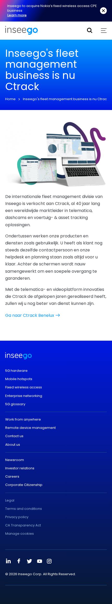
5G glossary (15, 404)
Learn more (17, 15)
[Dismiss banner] (103, 10)
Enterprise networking (23, 396)
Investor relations (19, 468)
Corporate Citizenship (23, 485)
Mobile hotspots (18, 379)
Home (10, 99)
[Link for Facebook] (19, 561)
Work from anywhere (23, 419)
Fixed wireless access (23, 387)
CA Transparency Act (23, 525)
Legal (9, 500)
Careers (12, 476)
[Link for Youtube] (39, 561)
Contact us (14, 436)
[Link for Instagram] (49, 561)
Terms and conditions (23, 508)
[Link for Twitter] (29, 561)
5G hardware (16, 370)
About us (12, 444)
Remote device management (30, 427)
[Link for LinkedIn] (8, 561)
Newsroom (14, 460)
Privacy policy (16, 517)
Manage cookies (19, 533)
